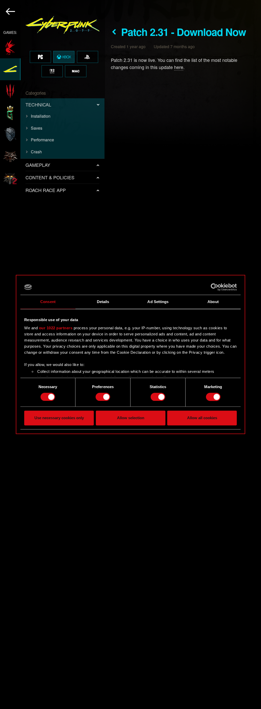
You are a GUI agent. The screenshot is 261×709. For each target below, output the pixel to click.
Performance (42, 140)
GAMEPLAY (37, 164)
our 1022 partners (56, 328)
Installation (40, 116)
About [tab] (213, 301)
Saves (36, 128)
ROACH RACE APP (45, 190)
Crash (36, 152)
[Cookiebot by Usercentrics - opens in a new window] (214, 287)
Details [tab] (103, 301)
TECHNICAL (38, 104)
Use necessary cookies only (59, 418)
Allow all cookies (202, 418)
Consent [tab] (48, 301)
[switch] (103, 397)
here (178, 67)
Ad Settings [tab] (157, 301)
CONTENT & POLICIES (49, 177)
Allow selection (130, 418)
